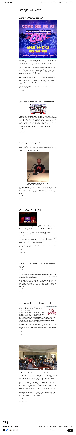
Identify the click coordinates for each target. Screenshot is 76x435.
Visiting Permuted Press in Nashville (34, 372)
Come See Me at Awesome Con (32, 18)
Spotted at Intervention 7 (29, 143)
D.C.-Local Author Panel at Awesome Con (36, 102)
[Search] (70, 430)
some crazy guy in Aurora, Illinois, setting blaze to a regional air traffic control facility (37, 383)
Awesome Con (29, 116)
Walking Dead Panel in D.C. (30, 210)
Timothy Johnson (8, 2)
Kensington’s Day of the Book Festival (35, 303)
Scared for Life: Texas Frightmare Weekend (37, 263)
